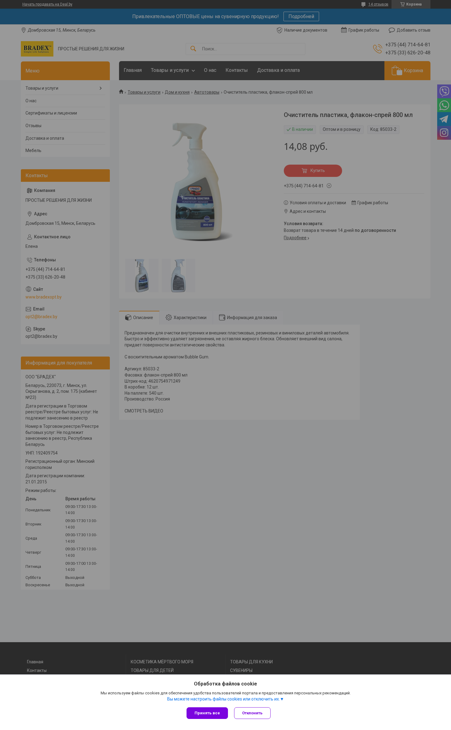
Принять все (207, 713)
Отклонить (252, 713)
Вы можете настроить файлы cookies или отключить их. (223, 699)
